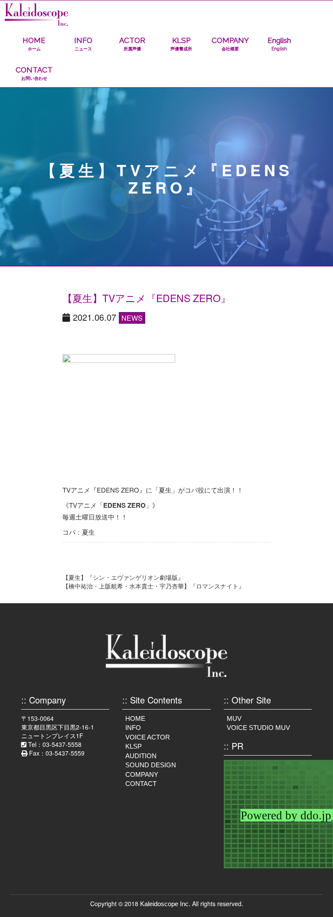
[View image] (118, 417)
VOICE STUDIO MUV (258, 727)
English (279, 43)
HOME (34, 43)
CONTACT (34, 73)
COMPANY (230, 43)
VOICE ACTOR (147, 737)
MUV (234, 718)
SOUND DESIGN (150, 765)
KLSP (181, 43)
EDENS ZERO (124, 505)
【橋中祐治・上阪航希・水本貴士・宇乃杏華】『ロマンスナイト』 (153, 586)
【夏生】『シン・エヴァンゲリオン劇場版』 (123, 577)
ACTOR (132, 43)
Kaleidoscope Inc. (165, 903)
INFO (83, 43)
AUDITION (141, 755)
